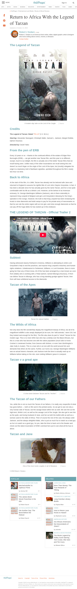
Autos (9, 6)
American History (60, 519)
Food (63, 6)
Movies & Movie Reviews (62, 533)
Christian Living (60, 483)
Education (31, 6)
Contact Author (23, 39)
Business (22, 6)
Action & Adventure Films (28, 483)
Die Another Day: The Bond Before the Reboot (27, 513)
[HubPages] (39, 2)
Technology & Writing (62, 496)
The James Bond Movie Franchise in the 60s (27, 499)
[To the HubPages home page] (7, 578)
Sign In (64, 3)
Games (70, 6)
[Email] (4, 26)
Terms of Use (34, 578)
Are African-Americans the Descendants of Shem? (62, 524)
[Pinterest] (4, 21)
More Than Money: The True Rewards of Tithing (62, 488)
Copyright (27, 578)
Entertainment (41, 6)
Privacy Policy (43, 578)
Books (15, 6)
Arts (2, 6)
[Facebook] (4, 16)
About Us (20, 578)
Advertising (51, 578)
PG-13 (36, 134)
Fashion (57, 6)
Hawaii (56, 508)
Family (50, 6)
